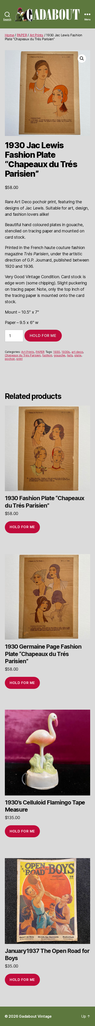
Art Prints (36, 35)
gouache (59, 355)
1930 (56, 352)
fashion (47, 355)
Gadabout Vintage (35, 1016)
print (19, 358)
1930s (66, 352)
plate (77, 355)
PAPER (22, 35)
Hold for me (43, 335)
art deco (77, 352)
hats (70, 355)
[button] (82, 58)
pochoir (10, 358)
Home (9, 35)
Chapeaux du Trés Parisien (23, 355)
